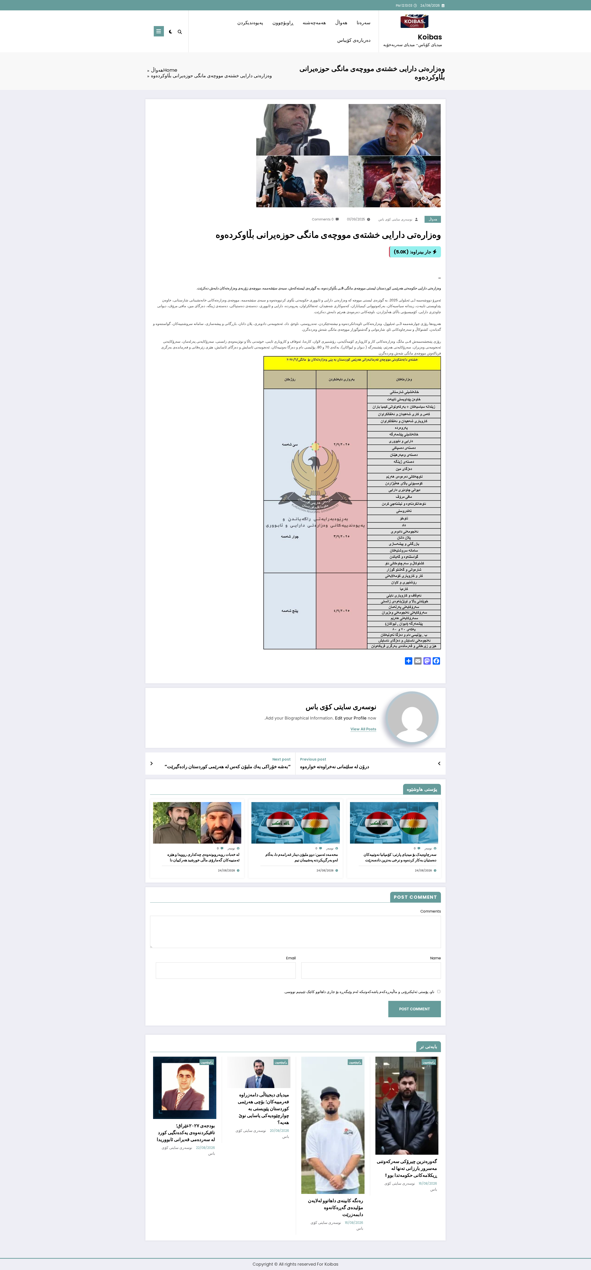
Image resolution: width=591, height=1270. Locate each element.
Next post (281, 759)
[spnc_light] (170, 31)
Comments (430, 911)
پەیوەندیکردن (250, 22)
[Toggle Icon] (159, 31)
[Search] (180, 31)
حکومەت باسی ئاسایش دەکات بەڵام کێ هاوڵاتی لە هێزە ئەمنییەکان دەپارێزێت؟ (340, 1159)
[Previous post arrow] (439, 763)
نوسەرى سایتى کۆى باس (395, 219)
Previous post (313, 759)
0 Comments (323, 219)
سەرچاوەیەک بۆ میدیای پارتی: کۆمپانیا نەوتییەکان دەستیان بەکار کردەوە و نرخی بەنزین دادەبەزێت (400, 857)
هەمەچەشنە (314, 22)
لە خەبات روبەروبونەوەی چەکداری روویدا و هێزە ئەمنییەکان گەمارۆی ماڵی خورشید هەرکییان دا (203, 857)
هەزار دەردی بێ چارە (423, 1147)
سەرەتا (364, 22)
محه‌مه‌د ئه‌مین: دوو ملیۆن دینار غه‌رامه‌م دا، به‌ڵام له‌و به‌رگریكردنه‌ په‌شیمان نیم (301, 857)
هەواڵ (341, 22)
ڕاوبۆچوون (282, 22)
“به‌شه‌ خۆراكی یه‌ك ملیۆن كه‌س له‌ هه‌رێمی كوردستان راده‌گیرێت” (228, 766)
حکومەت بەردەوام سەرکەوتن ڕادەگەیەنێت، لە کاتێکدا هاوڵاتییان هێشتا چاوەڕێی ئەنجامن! (267, 1158)
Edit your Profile (351, 718)
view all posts (363, 729)
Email (291, 958)
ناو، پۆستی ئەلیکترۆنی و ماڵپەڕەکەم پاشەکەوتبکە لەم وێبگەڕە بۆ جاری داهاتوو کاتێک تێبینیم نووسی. (359, 991)
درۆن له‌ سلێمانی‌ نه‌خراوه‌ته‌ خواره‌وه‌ (334, 766)
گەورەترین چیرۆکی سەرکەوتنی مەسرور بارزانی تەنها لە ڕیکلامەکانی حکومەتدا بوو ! (191, 1168)
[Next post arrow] (151, 763)
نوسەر (428, 848)
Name (435, 958)
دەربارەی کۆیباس (354, 40)
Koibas (430, 37)
